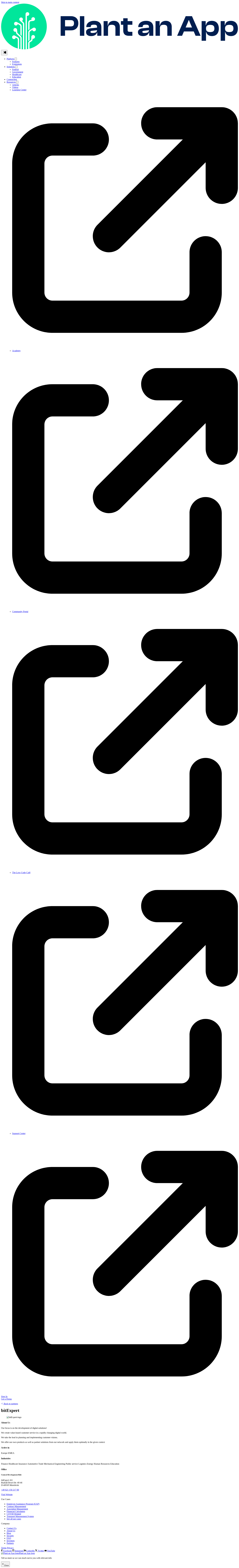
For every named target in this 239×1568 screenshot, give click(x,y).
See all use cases (14, 1519)
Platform (11, 59)
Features (16, 61)
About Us (11, 1531)
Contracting (12, 79)
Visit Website (7, 1494)
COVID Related (14, 1514)
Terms (4, 1548)
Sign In (4, 1396)
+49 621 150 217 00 (10, 1490)
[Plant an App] (119, 48)
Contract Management (16, 1506)
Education (16, 77)
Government (17, 72)
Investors (11, 1541)
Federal (15, 69)
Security (10, 1536)
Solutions (11, 67)
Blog (9, 1533)
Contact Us (11, 1528)
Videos (15, 87)
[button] (4, 52)
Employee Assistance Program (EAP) (23, 1504)
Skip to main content (10, 2)
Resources (11, 82)
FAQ (9, 1538)
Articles (15, 85)
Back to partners (10, 1404)
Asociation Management (17, 1509)
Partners (10, 1543)
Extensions (17, 64)
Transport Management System (20, 1516)
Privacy (10, 1548)
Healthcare (17, 74)
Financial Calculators (16, 1511)
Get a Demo (6, 1399)
